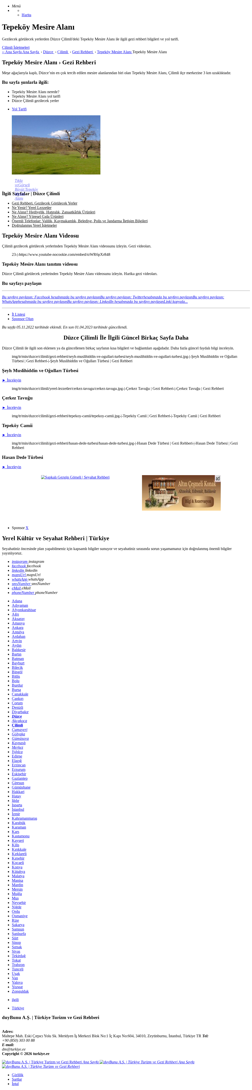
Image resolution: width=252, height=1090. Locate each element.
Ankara (17, 627)
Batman (18, 659)
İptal (15, 1084)
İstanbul (18, 809)
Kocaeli (18, 863)
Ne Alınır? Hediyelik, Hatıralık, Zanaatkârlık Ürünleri (53, 212)
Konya (17, 867)
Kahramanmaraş (24, 818)
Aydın (16, 645)
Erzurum (18, 769)
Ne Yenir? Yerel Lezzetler (31, 208)
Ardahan (18, 636)
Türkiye (18, 1008)
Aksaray (18, 619)
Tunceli (17, 969)
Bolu (15, 681)
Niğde (16, 907)
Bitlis (16, 676)
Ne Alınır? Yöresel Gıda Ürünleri (37, 216)
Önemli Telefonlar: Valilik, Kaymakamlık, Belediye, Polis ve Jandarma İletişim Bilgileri (80, 221)
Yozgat (17, 987)
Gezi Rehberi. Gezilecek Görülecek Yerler (44, 203)
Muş (15, 898)
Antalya (18, 632)
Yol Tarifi (19, 109)
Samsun (18, 929)
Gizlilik (17, 1075)
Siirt (15, 938)
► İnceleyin (11, 380)
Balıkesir (19, 650)
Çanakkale (20, 694)
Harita (26, 15)
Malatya (18, 876)
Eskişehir (19, 774)
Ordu (16, 911)
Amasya (18, 623)
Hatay (16, 796)
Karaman (19, 827)
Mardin (17, 885)
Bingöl (17, 672)
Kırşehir (18, 858)
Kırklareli (19, 854)
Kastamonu (21, 836)
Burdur (17, 685)
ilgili (15, 1000)
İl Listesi (18, 314)
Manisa (17, 880)
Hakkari (18, 792)
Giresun (18, 783)
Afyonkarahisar (24, 610)
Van (15, 978)
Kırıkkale (19, 849)
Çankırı (17, 698)
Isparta (17, 805)
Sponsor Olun (22, 319)
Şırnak (17, 947)
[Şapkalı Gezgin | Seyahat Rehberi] (75, 477)
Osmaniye (20, 916)
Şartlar (17, 1079)
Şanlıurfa (19, 934)
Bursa (16, 690)
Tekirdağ (19, 956)
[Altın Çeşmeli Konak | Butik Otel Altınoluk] (181, 509)
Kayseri (18, 840)
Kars (15, 832)
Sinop (16, 942)
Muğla (17, 894)
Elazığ (17, 761)
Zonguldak (20, 991)
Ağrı (15, 614)
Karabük (18, 823)
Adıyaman (20, 605)
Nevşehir (19, 902)
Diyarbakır (20, 712)
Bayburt (18, 663)
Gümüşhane (21, 787)
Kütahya (18, 871)
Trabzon (18, 965)
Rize (15, 920)
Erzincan (19, 765)
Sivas (16, 951)
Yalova (17, 982)
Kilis (15, 845)
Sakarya (18, 925)
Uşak (16, 973)
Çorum (17, 703)
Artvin (17, 641)
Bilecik (17, 667)
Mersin (17, 889)
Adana (17, 601)
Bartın (16, 654)
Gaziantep (20, 778)
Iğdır (15, 800)
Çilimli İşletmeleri (16, 47)
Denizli (17, 707)
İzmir (16, 814)
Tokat (16, 960)
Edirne (17, 756)
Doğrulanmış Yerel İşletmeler (34, 225)
